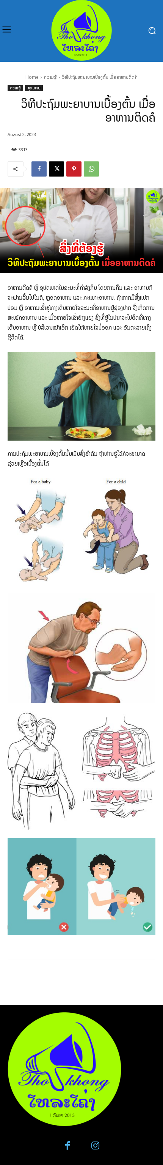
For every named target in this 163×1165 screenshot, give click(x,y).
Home (32, 77)
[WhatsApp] (91, 169)
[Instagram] (95, 1146)
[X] (56, 169)
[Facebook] (39, 169)
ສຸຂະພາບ (34, 88)
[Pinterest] (74, 169)
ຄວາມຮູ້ (50, 77)
